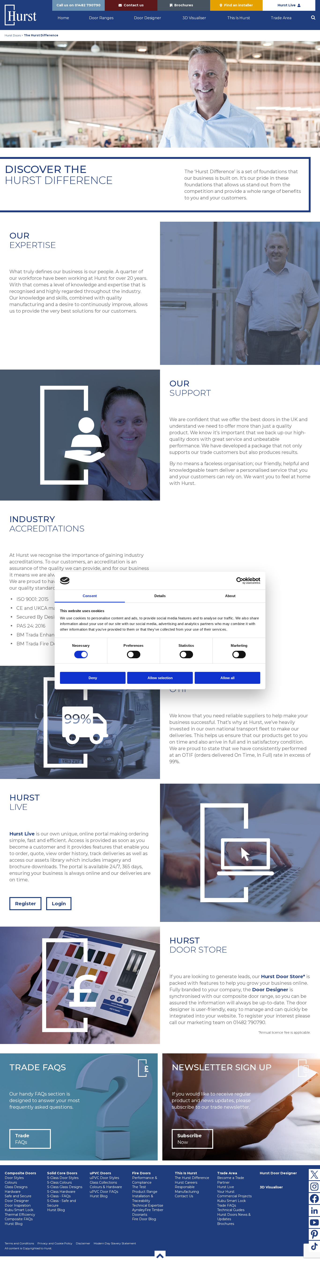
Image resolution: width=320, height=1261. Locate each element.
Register (25, 903)
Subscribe (189, 1139)
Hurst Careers (186, 1182)
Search (313, 17)
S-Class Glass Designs (64, 1187)
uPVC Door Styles (104, 1178)
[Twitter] (314, 1174)
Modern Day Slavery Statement (115, 1243)
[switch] (133, 654)
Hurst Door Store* (283, 976)
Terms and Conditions (19, 1243)
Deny (93, 678)
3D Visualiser (194, 18)
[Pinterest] (314, 1234)
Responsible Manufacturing (187, 1189)
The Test (139, 1187)
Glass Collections (103, 1182)
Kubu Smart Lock (19, 1210)
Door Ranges (101, 18)
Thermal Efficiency (20, 1214)
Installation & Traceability (142, 1198)
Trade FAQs (226, 1205)
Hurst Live (22, 834)
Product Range (144, 1192)
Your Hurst (225, 1192)
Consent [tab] (90, 596)
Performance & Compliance (144, 1180)
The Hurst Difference (192, 1178)
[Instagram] (314, 1186)
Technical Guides (230, 1210)
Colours (11, 1182)
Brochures (225, 1224)
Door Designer (147, 18)
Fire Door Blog (144, 1219)
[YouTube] (314, 1222)
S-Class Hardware (61, 1192)
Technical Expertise (147, 1205)
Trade (22, 1139)
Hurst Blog (13, 1224)
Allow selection (160, 678)
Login (59, 903)
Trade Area (281, 18)
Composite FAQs (19, 1219)
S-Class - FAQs (59, 1196)
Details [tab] (160, 596)
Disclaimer (83, 1243)
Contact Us (184, 1196)
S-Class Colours (59, 1182)
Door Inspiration (18, 1205)
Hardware (13, 1192)
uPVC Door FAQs (104, 1192)
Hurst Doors (13, 35)
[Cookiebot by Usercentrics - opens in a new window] (239, 580)
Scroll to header (160, 1256)
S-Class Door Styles (62, 1178)
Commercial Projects (234, 1196)
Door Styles (14, 1178)
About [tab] (230, 596)
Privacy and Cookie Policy (54, 1243)
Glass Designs (16, 1187)
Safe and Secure (18, 1196)
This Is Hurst (238, 18)
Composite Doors (20, 1173)
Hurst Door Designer (278, 1173)
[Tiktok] (314, 1246)
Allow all (227, 678)
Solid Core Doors (62, 1173)
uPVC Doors (100, 1173)
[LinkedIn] (314, 1210)
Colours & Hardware (106, 1187)
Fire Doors (141, 1173)
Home (63, 18)
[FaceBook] (314, 1198)
